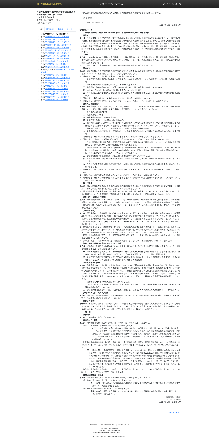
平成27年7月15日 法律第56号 (57, 97)
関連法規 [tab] (50, 29)
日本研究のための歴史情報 (49, 4)
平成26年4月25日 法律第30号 (57, 91)
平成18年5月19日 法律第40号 (57, 58)
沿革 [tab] (41, 29)
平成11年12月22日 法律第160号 (58, 45)
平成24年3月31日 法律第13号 (57, 80)
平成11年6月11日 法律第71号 (57, 39)
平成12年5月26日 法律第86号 (57, 47)
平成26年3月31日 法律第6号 (56, 88)
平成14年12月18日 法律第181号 (58, 50)
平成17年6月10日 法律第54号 (57, 56)
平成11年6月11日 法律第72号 (57, 42)
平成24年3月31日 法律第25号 (57, 83)
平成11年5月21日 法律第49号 (57, 36)
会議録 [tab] (60, 29)
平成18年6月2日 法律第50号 (56, 61)
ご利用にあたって (123, 425)
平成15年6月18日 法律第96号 (57, 53)
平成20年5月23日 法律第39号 (57, 66)
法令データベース (110, 4)
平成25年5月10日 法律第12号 (57, 86)
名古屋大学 (93, 425)
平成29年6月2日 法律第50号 (56, 99)
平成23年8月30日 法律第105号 (57, 77)
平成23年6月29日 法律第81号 (57, 75)
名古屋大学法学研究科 (107, 425)
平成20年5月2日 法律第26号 (56, 64)
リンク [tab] (69, 29)
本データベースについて (171, 4)
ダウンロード (173, 412)
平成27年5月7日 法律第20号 (56, 94)
